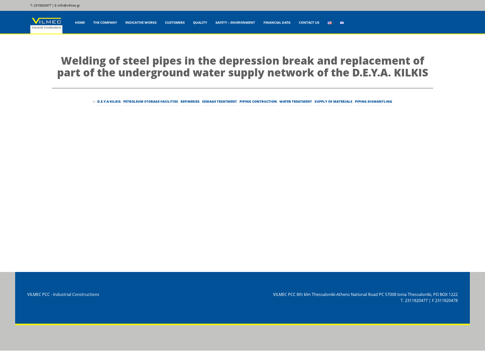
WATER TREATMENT (295, 101)
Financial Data (276, 22)
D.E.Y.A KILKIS (109, 101)
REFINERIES (190, 101)
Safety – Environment (235, 22)
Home (80, 22)
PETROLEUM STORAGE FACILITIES (150, 101)
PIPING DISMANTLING (373, 101)
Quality (200, 22)
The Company (105, 22)
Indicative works (141, 22)
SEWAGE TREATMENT (219, 101)
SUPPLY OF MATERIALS (333, 101)
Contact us (309, 22)
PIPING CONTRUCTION (258, 101)
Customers (175, 22)
